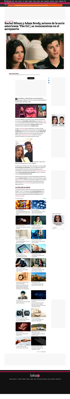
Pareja (20, 379)
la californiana (22, 128)
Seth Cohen (20, 179)
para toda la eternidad (40, 170)
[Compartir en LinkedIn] (49, 83)
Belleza (14, 379)
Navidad (53, 379)
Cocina (27, 379)
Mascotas (44, 379)
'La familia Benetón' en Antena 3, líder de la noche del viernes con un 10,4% (28, 5)
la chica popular (26, 182)
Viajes (49, 379)
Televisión (13, 3)
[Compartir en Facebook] (49, 80)
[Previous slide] (53, 221)
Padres (24, 379)
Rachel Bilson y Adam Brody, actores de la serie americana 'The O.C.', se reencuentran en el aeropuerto (36, 3)
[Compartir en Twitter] (49, 78)
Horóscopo (58, 379)
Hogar (31, 379)
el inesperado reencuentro (26, 134)
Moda (10, 379)
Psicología (39, 379)
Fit (17, 379)
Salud (35, 379)
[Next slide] (63, 221)
